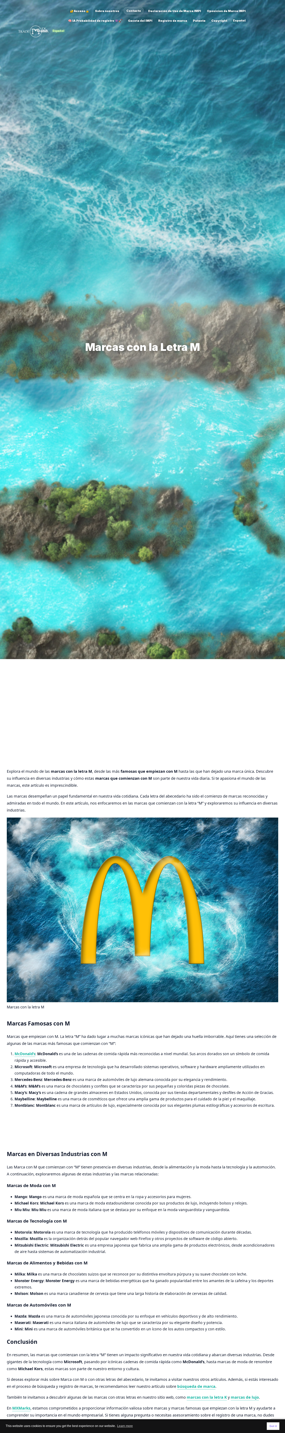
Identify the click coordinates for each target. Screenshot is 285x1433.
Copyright (219, 20)
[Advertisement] (123, 693)
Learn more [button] (125, 1426)
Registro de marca (172, 20)
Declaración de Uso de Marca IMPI (174, 11)
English (42, 30)
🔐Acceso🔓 (79, 11)
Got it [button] (273, 1426)
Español (58, 30)
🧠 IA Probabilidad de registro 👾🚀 (95, 20)
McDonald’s (25, 1053)
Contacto (133, 11)
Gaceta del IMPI (140, 20)
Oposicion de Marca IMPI (226, 11)
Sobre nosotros (107, 11)
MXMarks (21, 1408)
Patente (199, 20)
